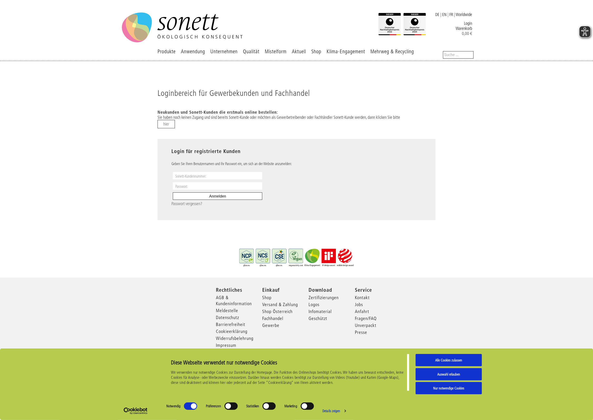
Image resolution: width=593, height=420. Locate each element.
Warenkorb (464, 28)
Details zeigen (331, 411)
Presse (361, 332)
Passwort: (181, 186)
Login (468, 23)
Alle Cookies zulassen (448, 360)
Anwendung (193, 51)
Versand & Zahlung (280, 304)
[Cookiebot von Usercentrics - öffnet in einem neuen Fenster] (135, 410)
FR (451, 14)
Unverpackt (365, 325)
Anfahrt (362, 311)
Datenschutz (227, 317)
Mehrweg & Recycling (392, 51)
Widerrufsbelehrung (234, 338)
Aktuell (299, 51)
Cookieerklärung (231, 331)
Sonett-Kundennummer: (190, 176)
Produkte (167, 51)
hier (166, 124)
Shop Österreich (277, 311)
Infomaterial (320, 311)
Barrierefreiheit (230, 324)
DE (437, 14)
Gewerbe (270, 325)
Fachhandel (272, 318)
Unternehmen (224, 51)
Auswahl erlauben (448, 374)
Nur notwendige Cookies (448, 388)
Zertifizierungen (324, 297)
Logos (314, 304)
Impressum (226, 345)
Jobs (359, 304)
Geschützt (318, 318)
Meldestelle (227, 310)
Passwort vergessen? (186, 203)
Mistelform (276, 51)
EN (444, 14)
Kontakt (362, 297)
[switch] (231, 406)
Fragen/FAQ (366, 318)
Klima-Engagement (346, 51)
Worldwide (464, 14)
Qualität (251, 51)
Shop (316, 51)
